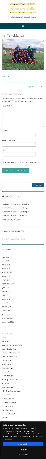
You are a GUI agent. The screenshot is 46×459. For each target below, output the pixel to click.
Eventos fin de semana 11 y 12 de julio (15, 212)
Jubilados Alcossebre (9, 414)
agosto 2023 (6, 291)
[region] (23, 440)
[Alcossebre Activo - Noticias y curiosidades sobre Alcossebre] (23, 8)
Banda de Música (8, 368)
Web (3, 150)
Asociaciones (6, 360)
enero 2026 (6, 268)
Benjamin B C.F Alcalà (35, 86)
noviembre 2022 (8, 322)
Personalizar (23, 449)
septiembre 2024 (8, 284)
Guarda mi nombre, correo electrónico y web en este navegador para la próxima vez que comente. (21, 163)
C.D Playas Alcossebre (10, 380)
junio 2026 (6, 261)
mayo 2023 (6, 299)
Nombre (5, 131)
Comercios (6, 395)
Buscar (37, 185)
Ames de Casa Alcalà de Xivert (12, 345)
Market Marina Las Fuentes (11, 219)
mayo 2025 (6, 276)
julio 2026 (5, 257)
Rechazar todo (23, 455)
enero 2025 (6, 280)
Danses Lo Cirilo (8, 399)
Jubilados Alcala (7, 410)
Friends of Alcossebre (9, 406)
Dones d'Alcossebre (9, 402)
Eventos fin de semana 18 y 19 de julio (15, 208)
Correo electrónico (9, 140)
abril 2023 (5, 303)
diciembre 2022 (7, 318)
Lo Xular (5, 418)
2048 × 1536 (6, 77)
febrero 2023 (6, 310)
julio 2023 (5, 295)
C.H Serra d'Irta (7, 387)
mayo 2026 (6, 265)
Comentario (7, 106)
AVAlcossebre (7, 364)
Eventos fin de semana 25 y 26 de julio (15, 204)
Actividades (6, 341)
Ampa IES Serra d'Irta (9, 357)
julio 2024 (5, 288)
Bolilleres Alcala (7, 376)
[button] (23, 26)
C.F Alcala (5, 383)
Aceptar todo (23, 444)
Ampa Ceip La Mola (9, 349)
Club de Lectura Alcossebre (11, 391)
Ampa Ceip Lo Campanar (11, 353)
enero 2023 (6, 314)
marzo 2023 (6, 307)
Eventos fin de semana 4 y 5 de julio (14, 215)
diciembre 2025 (7, 272)
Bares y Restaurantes (9, 372)
